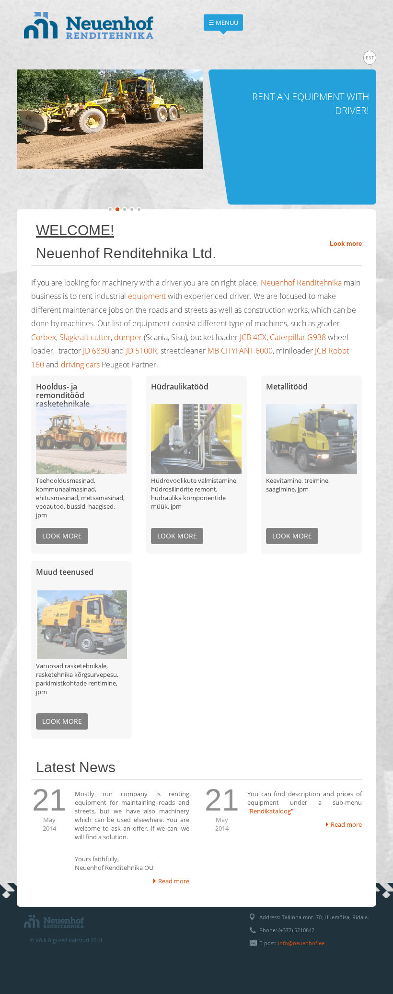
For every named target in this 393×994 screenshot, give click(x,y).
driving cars (80, 364)
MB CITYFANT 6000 (240, 350)
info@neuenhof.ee (301, 943)
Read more (173, 881)
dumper (128, 337)
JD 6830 (96, 350)
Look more (346, 243)
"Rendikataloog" (270, 811)
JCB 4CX (253, 337)
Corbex (43, 337)
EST (370, 57)
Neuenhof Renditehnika (301, 282)
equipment (147, 296)
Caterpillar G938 (298, 337)
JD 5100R (141, 350)
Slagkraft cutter (85, 337)
